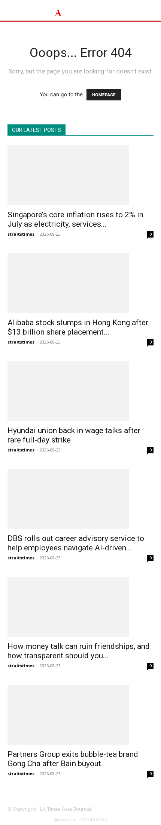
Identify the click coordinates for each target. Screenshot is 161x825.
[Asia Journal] (80, 10)
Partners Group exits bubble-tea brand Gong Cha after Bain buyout (72, 759)
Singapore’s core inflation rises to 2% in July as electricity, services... (75, 219)
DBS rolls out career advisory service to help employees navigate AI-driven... (75, 543)
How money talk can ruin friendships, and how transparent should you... (78, 651)
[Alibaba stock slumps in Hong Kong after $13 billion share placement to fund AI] (80, 283)
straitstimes (20, 234)
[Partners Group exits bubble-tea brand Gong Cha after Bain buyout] (80, 715)
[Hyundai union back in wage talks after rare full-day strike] (80, 391)
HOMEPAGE (104, 94)
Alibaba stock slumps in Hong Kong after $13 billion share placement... (77, 327)
